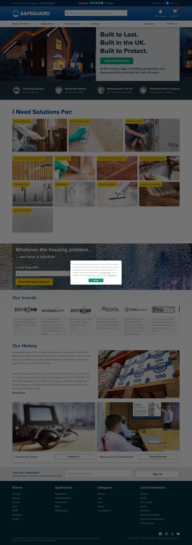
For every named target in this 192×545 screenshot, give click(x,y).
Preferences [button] (112, 275)
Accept (96, 280)
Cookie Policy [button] (106, 272)
